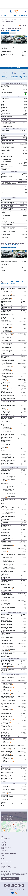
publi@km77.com (4, 842)
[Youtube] (16, 885)
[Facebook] (5, 885)
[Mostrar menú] (2, 11)
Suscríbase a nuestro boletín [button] (10, 878)
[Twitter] (8, 885)
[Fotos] (3, 25)
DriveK (2, 858)
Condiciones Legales (5, 865)
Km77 (14, 11)
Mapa (13, 816)
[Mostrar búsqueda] (25, 11)
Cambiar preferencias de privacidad (8, 867)
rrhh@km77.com (4, 850)
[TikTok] (23, 885)
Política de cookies (5, 863)
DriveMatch (3, 857)
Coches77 (3, 855)
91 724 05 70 (11, 818)
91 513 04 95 (9, 819)
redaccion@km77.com (5, 838)
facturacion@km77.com (6, 847)
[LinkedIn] (12, 885)
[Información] (0, 25)
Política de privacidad (5, 866)
